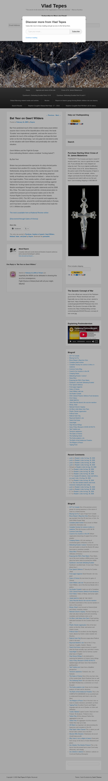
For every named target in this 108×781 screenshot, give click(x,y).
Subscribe (76, 31)
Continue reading (31, 37)
